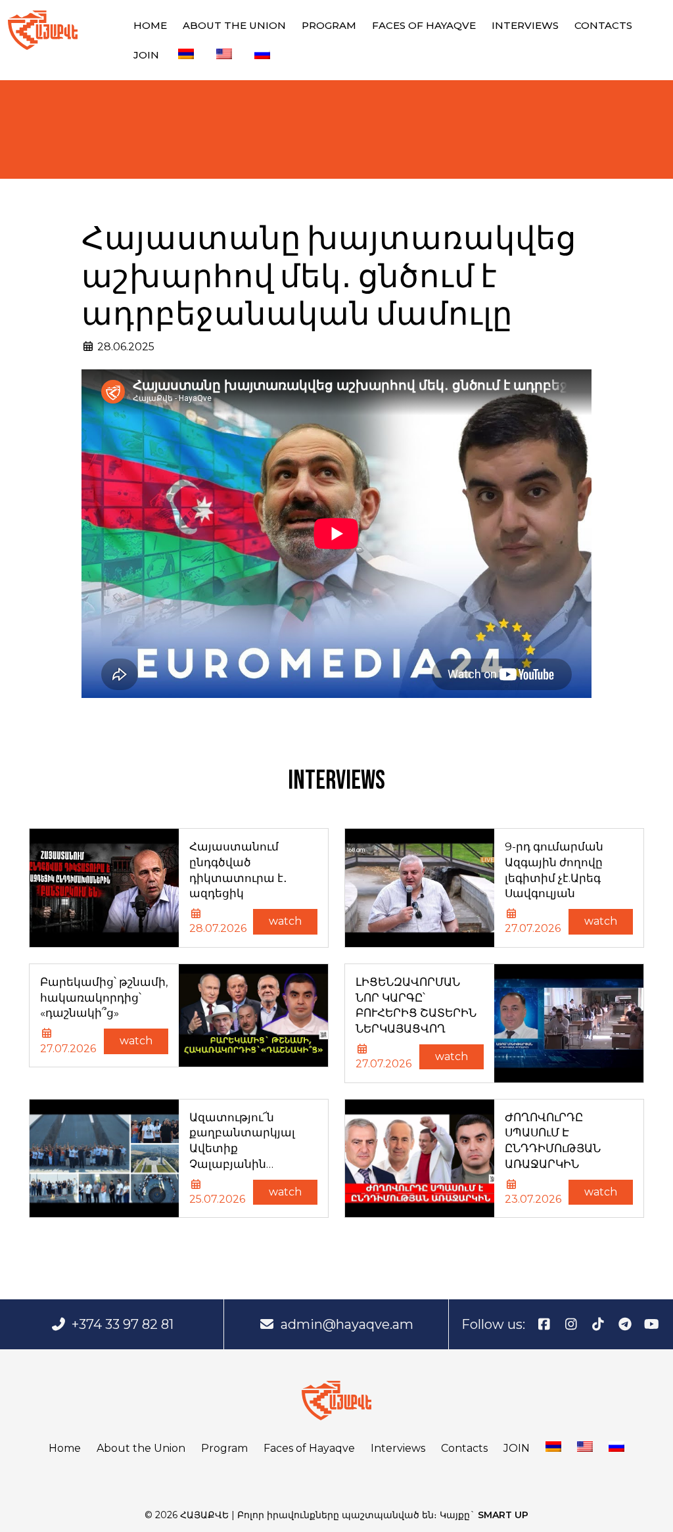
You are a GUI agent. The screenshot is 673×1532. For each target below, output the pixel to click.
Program (329, 25)
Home (150, 25)
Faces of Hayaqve (424, 25)
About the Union (234, 25)
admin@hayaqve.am (347, 1324)
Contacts (603, 25)
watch (285, 921)
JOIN (146, 55)
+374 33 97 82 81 (123, 1324)
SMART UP (503, 1515)
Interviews (525, 25)
